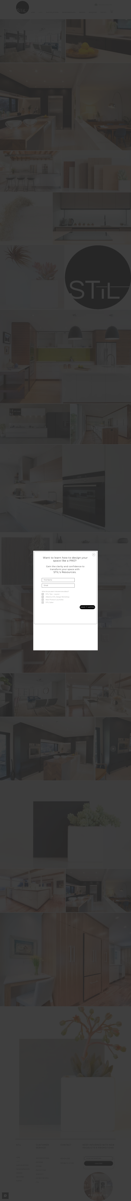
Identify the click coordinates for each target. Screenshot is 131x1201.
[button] (93, 554)
